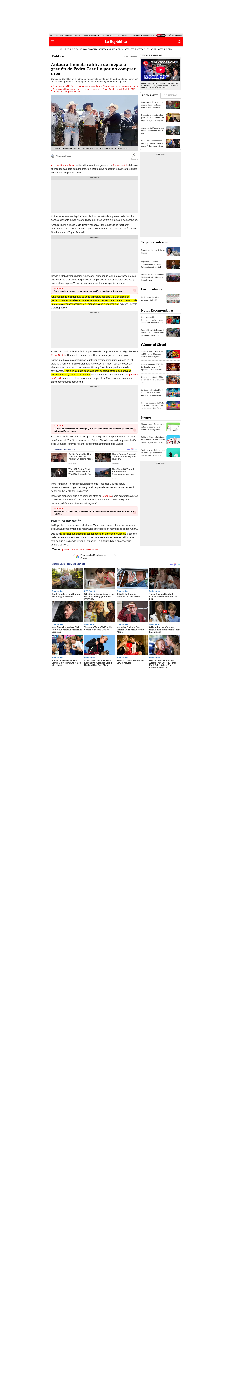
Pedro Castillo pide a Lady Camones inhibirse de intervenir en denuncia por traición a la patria (94, 512)
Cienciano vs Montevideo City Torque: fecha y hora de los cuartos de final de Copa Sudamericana (152, 321)
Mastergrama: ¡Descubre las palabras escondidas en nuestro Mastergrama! (153, 427)
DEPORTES (129, 49)
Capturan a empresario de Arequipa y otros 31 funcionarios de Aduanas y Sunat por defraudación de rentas (93, 429)
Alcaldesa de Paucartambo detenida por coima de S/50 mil (152, 130)
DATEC (160, 49)
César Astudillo (121, 35)
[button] (52, 41)
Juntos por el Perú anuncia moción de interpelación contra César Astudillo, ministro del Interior (152, 106)
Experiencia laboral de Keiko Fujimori (153, 251)
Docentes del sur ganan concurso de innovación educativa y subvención (88, 291)
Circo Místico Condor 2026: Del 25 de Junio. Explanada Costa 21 (152, 380)
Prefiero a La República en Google (93, 556)
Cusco (66, 549)
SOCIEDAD (103, 49)
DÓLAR (153, 49)
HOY (51, 35)
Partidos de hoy (149, 35)
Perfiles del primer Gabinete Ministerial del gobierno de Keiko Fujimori (152, 277)
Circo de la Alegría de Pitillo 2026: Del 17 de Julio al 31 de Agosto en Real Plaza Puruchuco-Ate (152, 407)
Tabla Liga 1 (135, 35)
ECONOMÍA (92, 49)
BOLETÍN (168, 49)
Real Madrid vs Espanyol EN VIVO (68, 35)
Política (58, 56)
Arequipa (107, 496)
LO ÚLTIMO (64, 49)
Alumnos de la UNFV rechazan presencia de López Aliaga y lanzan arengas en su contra (95, 86)
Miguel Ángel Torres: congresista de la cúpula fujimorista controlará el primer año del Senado (151, 266)
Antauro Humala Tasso (63, 165)
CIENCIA (119, 49)
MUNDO (112, 49)
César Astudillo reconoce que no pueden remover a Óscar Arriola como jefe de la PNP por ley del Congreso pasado (94, 90)
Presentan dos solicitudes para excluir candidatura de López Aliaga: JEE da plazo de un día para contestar (152, 119)
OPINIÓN (83, 49)
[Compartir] (134, 154)
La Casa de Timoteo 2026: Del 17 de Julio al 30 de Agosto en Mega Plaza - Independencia (152, 394)
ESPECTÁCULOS (142, 49)
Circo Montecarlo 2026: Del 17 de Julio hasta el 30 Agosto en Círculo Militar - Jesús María (152, 368)
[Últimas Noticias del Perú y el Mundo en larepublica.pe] (116, 42)
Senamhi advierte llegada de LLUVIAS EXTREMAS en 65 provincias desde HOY (153, 332)
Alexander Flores (63, 156)
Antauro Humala (77, 549)
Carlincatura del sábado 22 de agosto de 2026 (152, 298)
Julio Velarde (105, 35)
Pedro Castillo (120, 165)
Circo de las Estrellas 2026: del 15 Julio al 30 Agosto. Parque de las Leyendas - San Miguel (152, 355)
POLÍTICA (74, 49)
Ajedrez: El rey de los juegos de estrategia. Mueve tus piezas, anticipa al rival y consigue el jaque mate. (153, 454)
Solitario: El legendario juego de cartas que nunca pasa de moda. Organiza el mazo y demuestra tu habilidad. (153, 441)
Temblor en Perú (90, 35)
